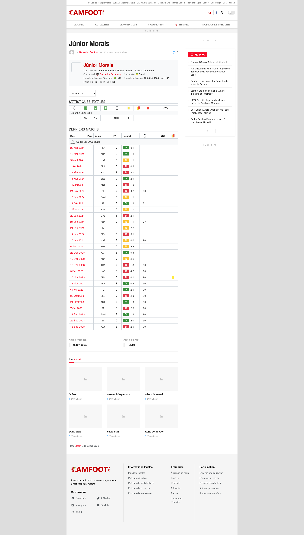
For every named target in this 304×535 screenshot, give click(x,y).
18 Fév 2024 (77, 197)
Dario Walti (75, 431)
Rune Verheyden (154, 431)
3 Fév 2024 (76, 209)
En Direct (185, 24)
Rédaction (176, 488)
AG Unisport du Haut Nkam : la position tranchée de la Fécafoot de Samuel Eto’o (210, 71)
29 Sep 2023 (77, 314)
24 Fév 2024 (77, 191)
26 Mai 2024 (77, 147)
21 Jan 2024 (77, 228)
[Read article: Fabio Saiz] (123, 416)
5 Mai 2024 (76, 160)
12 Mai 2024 (77, 154)
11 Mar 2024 (77, 178)
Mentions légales (136, 472)
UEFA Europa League (146, 2)
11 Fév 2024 (77, 203)
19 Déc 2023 (77, 258)
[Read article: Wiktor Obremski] (161, 379)
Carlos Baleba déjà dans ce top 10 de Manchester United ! (209, 121)
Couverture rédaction (176, 500)
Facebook (81, 498)
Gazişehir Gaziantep (110, 74)
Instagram (81, 505)
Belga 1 (231, 2)
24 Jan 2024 (77, 221)
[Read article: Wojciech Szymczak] (123, 379)
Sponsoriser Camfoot (210, 493)
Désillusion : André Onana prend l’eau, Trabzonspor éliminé (210, 111)
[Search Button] (210, 13)
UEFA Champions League (124, 2)
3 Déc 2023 (76, 271)
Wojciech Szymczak (118, 394)
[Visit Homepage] (87, 13)
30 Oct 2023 (77, 295)
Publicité (175, 477)
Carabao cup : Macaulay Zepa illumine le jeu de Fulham (210, 82)
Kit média (175, 483)
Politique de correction (139, 488)
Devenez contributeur (210, 483)
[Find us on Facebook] (216, 12)
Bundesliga (216, 2)
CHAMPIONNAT (156, 24)
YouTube (105, 505)
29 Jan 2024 (77, 215)
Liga (225, 2)
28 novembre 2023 (112, 52)
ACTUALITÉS (102, 24)
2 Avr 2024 (76, 166)
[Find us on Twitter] (222, 12)
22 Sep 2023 (77, 320)
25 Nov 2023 (77, 277)
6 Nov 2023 (76, 289)
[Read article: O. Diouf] (85, 379)
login (78, 445)
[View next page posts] (213, 131)
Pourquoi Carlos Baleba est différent (209, 62)
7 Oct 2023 (76, 308)
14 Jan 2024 (77, 234)
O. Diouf (73, 394)
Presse (174, 493)
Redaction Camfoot (88, 52)
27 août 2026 (76, 399)
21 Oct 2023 (77, 302)
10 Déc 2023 (77, 265)
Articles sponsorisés (209, 488)
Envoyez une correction (211, 472)
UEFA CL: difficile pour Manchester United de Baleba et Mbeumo (208, 102)
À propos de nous (180, 472)
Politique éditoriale (137, 477)
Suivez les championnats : (99, 2)
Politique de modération (140, 493)
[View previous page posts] (207, 131)
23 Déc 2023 (77, 252)
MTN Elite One (164, 2)
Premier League (194, 2)
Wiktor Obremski (154, 394)
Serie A (206, 2)
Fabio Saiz (113, 431)
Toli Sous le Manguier (216, 24)
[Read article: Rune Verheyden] (161, 416)
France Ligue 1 (178, 2)
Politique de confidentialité (141, 483)
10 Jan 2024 (77, 240)
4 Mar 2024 (76, 184)
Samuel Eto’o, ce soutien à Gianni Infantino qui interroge (208, 92)
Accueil (79, 24)
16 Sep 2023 (77, 326)
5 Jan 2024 (76, 246)
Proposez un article (209, 477)
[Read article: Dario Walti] (85, 416)
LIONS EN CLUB (128, 24)
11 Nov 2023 (77, 283)
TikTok (79, 512)
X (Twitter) (106, 498)
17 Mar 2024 (77, 172)
